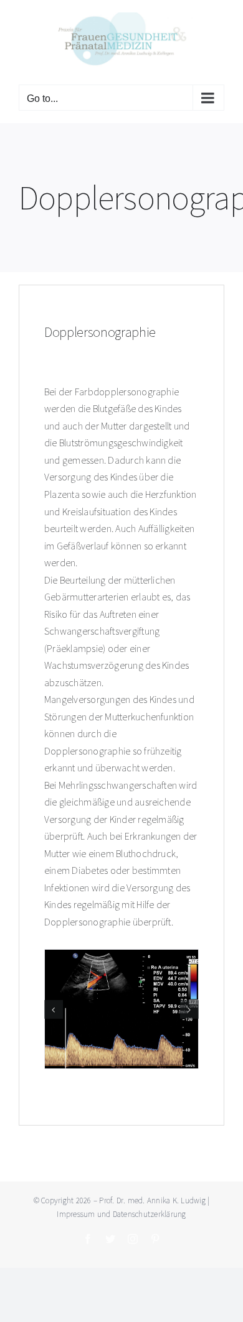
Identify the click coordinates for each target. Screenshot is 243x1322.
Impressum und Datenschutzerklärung (121, 1214)
